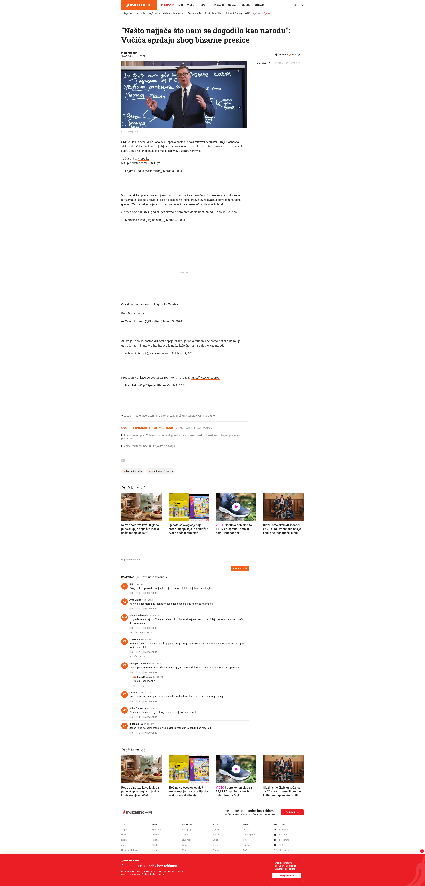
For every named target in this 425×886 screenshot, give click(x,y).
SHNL (155, 845)
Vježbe (256, 13)
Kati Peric (134, 639)
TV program (249, 834)
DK (135, 677)
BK (124, 725)
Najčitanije (154, 13)
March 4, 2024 (175, 220)
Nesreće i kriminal (130, 850)
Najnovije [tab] (263, 63)
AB (124, 601)
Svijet (124, 829)
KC (124, 694)
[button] (125, 506)
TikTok (282, 845)
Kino (245, 840)
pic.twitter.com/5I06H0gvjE (144, 163)
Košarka (156, 850)
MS (125, 710)
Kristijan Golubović (139, 663)
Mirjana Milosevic (138, 615)
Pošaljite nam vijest (283, 850)
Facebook (283, 829)
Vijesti (191, 5)
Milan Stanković (137, 708)
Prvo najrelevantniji (153, 577)
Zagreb (124, 845)
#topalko (143, 158)
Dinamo (155, 834)
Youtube (283, 834)
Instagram (284, 840)
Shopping (186, 829)
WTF (247, 13)
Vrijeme (247, 845)
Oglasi (232, 5)
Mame (185, 850)
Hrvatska (125, 834)
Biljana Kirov (136, 724)
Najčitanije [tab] (280, 63)
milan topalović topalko (161, 471)
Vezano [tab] (295, 63)
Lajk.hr (216, 840)
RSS (245, 850)
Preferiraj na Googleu (290, 54)
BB (124, 586)
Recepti (216, 834)
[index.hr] (139, 5)
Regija (124, 840)
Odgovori (217, 850)
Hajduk (155, 840)
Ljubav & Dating (233, 13)
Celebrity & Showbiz (173, 13)
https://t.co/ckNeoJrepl (205, 377)
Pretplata (168, 5)
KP (124, 641)
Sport (205, 5)
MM (124, 617)
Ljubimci (186, 840)
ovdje (200, 435)
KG (124, 665)
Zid (181, 5)
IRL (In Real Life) (212, 13)
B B (131, 584)
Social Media (194, 13)
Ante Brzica (135, 599)
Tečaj (246, 829)
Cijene (245, 5)
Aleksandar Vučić (133, 471)
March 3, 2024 (172, 171)
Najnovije (140, 13)
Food (184, 845)
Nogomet (156, 829)
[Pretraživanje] (301, 5)
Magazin (127, 13)
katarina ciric (136, 692)
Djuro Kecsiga (144, 677)
